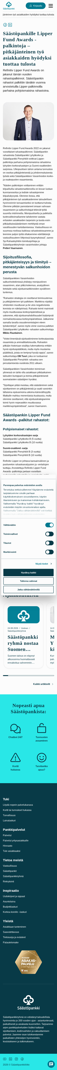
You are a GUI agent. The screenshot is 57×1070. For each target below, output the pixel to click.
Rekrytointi (8, 881)
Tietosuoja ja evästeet (14, 937)
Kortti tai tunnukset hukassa (17, 810)
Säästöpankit (10, 871)
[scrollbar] (28, 675)
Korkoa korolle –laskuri (15, 912)
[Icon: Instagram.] (16, 1059)
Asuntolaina (9, 901)
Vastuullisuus (10, 866)
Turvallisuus (9, 815)
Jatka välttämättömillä (28, 589)
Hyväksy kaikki (28, 572)
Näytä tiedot (42, 564)
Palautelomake (11, 942)
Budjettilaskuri (10, 907)
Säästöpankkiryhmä (13, 876)
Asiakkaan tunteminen (14, 927)
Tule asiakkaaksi (11, 851)
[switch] (49, 534)
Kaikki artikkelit (41, 684)
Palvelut (7, 835)
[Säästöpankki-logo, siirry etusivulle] (9, 6)
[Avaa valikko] (50, 6)
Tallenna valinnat (28, 581)
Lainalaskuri (9, 820)
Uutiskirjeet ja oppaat (14, 896)
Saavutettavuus (11, 932)
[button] (51, 1064)
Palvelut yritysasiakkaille (15, 840)
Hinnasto (7, 846)
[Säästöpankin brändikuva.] (4, 1059)
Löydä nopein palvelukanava (18, 805)
